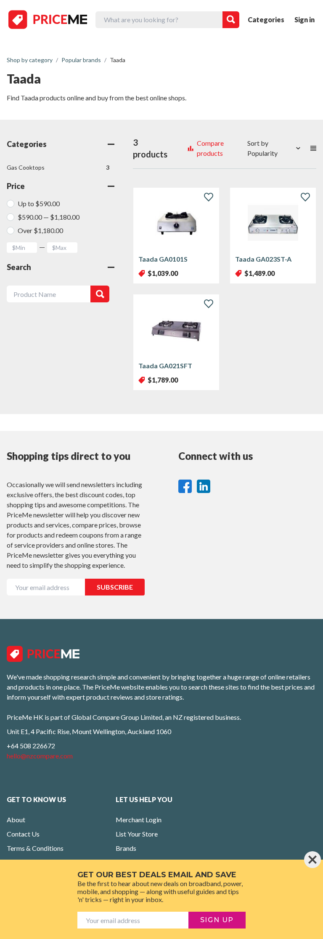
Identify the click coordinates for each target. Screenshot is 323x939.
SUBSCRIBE (115, 587)
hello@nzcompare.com (40, 756)
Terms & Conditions (35, 848)
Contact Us (23, 834)
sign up (217, 920)
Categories (266, 20)
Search (19, 267)
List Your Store (137, 834)
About (16, 820)
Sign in (304, 20)
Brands (126, 848)
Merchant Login (139, 820)
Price (16, 186)
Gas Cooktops (58, 167)
